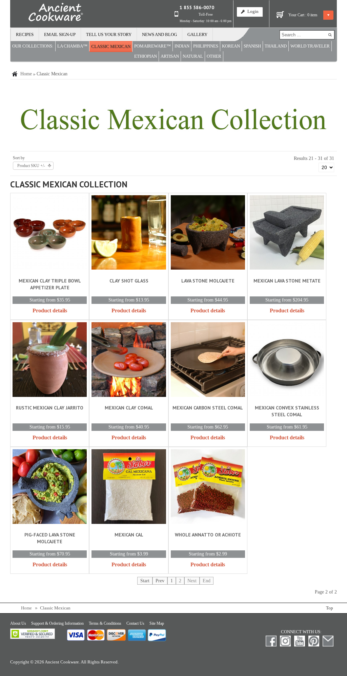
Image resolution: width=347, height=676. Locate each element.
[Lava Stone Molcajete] (208, 233)
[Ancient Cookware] (46, 13)
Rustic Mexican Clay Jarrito (49, 408)
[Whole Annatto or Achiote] (208, 487)
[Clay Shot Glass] (128, 233)
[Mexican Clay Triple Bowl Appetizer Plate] (50, 233)
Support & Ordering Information (57, 623)
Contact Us (135, 623)
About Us (18, 623)
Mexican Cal (129, 535)
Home (26, 73)
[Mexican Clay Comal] (128, 360)
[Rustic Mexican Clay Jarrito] (50, 360)
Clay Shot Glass (128, 281)
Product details (50, 310)
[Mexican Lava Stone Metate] (287, 233)
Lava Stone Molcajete (207, 281)
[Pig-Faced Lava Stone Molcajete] (50, 487)
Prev (160, 580)
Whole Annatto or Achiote (208, 535)
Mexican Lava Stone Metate (287, 281)
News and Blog (159, 34)
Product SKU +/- (31, 165)
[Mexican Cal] (128, 487)
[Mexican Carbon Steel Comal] (208, 360)
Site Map (156, 623)
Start (144, 580)
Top (329, 608)
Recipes (25, 34)
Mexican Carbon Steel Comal (207, 408)
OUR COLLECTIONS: (33, 46)
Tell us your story (108, 34)
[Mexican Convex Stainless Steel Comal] (287, 360)
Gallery (197, 34)
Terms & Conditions (105, 623)
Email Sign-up (60, 34)
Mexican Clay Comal (129, 408)
